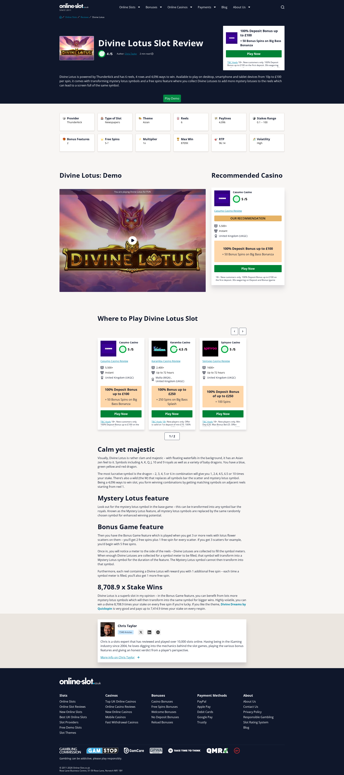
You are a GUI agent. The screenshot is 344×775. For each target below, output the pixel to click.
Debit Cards (205, 712)
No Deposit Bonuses (165, 717)
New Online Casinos (118, 712)
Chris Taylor (131, 53)
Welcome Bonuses (163, 712)
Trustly (202, 722)
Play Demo (172, 98)
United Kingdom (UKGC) (233, 236)
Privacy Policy (252, 712)
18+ (164, 421)
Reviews (85, 17)
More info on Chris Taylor (118, 657)
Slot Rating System (255, 722)
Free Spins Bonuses (164, 707)
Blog (224, 7)
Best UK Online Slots (73, 717)
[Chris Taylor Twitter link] (141, 632)
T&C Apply (232, 62)
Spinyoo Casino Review (216, 361)
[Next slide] (242, 331)
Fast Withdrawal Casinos (121, 722)
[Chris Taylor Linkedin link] (149, 632)
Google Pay (204, 717)
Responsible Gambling (258, 717)
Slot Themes (67, 733)
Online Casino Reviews (120, 707)
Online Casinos (178, 7)
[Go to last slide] (234, 331)
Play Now (254, 54)
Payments (204, 7)
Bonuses (151, 7)
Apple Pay (204, 707)
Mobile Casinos (115, 717)
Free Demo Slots (70, 727)
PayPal (201, 701)
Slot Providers (68, 722)
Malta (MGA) (163, 377)
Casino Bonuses (162, 701)
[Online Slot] (74, 7)
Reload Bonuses (162, 722)
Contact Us (250, 707)
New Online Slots (70, 712)
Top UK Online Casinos (120, 701)
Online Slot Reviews (72, 707)
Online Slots (127, 7)
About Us (239, 7)
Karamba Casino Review (166, 361)
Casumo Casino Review (228, 210)
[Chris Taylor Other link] (158, 632)
